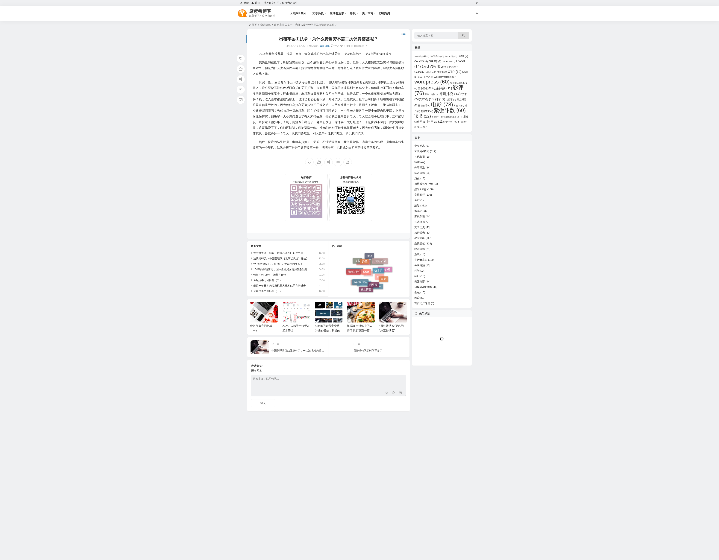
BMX (369, 262)
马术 (424, 127)
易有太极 (419, 238)
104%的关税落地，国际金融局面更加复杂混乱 (280, 269)
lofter (432, 72)
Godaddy (363, 275)
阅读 (417, 297)
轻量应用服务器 (452, 116)
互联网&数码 (298, 13)
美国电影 (419, 281)
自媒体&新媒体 (423, 286)
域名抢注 (456, 83)
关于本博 (367, 13)
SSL (422, 77)
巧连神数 (364, 288)
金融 (417, 292)
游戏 (417, 254)
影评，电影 (431, 94)
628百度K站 (437, 56)
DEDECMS (448, 61)
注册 (257, 2)
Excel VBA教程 (450, 67)
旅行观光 (419, 232)
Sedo (366, 259)
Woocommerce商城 (445, 77)
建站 (417, 205)
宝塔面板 (424, 88)
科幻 (417, 276)
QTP (455, 72)
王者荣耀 (424, 105)
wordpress (360, 269)
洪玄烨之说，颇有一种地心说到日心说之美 (278, 253)
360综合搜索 (421, 56)
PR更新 (442, 72)
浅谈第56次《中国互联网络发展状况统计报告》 (281, 258)
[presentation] (385, 308)
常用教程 (419, 194)
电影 (383, 272)
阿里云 (373, 271)
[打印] (352, 46)
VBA (429, 77)
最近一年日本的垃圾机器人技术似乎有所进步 (279, 285)
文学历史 (318, 13)
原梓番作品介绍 (423, 183)
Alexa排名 (451, 56)
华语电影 (419, 172)
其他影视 (419, 156)
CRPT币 (435, 61)
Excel (378, 284)
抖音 (440, 99)
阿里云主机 (452, 121)
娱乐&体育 (420, 189)
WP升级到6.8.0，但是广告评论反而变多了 (278, 263)
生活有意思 (337, 13)
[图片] (400, 393)
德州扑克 (450, 94)
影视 (353, 13)
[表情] (393, 393)
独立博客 (366, 282)
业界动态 (419, 145)
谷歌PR (437, 116)
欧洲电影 (419, 248)
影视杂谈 (419, 216)
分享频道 (419, 167)
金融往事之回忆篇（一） (267, 291)
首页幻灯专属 (422, 303)
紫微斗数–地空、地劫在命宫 (269, 274)
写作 (417, 162)
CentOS (377, 274)
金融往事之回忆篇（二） (267, 280)
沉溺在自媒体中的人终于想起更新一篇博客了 (359, 330)
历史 (417, 178)
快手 (355, 280)
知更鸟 (459, 105)
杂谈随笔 (265, 24)
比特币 (451, 99)
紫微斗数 (450, 110)
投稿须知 (385, 13)
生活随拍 (419, 265)
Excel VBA (430, 66)
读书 (422, 116)
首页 (254, 24)
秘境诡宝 (427, 111)
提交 (263, 402)
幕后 (417, 200)
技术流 (378, 260)
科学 (417, 270)
